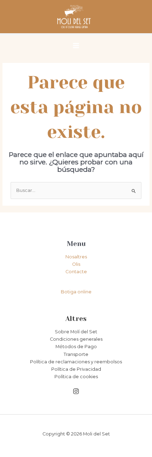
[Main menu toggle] (76, 45)
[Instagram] (76, 391)
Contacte (76, 271)
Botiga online (76, 291)
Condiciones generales (76, 339)
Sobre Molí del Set (76, 331)
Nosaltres (76, 256)
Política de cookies (76, 376)
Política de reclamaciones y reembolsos (76, 361)
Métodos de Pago (76, 346)
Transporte (76, 354)
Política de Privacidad (76, 369)
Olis (76, 264)
